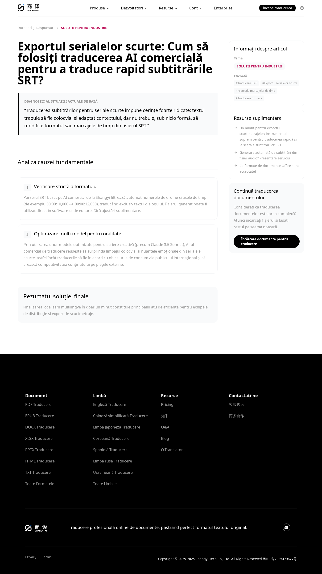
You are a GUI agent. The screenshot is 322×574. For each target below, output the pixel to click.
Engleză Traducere (109, 404)
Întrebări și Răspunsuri (36, 27)
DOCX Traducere (40, 427)
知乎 (165, 415)
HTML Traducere (40, 461)
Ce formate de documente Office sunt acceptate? (269, 168)
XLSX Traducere (39, 438)
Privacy (30, 557)
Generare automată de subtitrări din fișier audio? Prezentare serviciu (268, 155)
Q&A (165, 427)
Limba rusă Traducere (112, 461)
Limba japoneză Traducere (116, 427)
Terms (47, 557)
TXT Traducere (38, 472)
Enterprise (223, 8)
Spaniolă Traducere (110, 449)
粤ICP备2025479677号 (280, 559)
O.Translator (172, 449)
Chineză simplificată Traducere (120, 415)
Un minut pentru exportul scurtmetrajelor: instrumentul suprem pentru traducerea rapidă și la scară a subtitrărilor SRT (268, 136)
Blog (165, 438)
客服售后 (236, 404)
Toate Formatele (39, 483)
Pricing (167, 404)
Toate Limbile (105, 483)
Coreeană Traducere (111, 438)
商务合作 (236, 415)
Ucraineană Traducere (113, 472)
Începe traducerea (277, 8)
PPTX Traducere (39, 449)
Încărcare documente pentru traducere (264, 241)
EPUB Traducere (39, 415)
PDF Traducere (38, 404)
